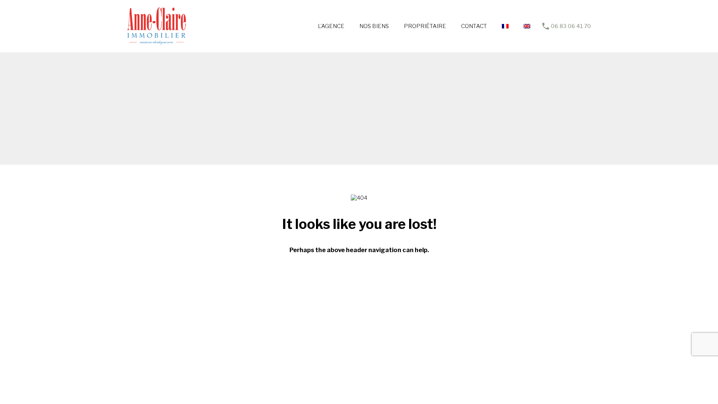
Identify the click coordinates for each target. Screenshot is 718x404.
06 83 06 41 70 (571, 26)
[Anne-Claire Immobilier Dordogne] (156, 41)
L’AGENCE (331, 26)
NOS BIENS (374, 26)
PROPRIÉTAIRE (425, 26)
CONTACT (474, 26)
